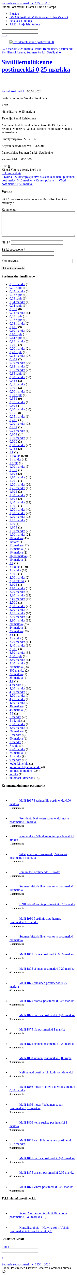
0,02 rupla (15, 295)
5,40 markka (17, 727)
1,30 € (13, 491)
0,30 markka (17, 363)
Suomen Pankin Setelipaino (43, 52)
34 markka (16, 674)
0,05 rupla (15, 316)
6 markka (15, 735)
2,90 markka (17, 620)
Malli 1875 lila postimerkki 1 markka (42, 1029)
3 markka (15, 638)
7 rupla (13, 745)
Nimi (6, 242)
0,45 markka (17, 384)
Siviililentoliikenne (13, 52)
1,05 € (13, 470)
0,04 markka (17, 302)
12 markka (16, 545)
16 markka (16, 552)
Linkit (5, 1246)
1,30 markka (17, 495)
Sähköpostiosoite (13, 249)
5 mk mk (15, 720)
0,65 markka (17, 416)
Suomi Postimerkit (13, 91)
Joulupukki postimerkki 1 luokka (39, 872)
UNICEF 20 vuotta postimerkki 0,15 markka (47, 904)
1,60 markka (17, 513)
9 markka (15, 760)
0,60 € (13, 405)
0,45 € (13, 380)
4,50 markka (17, 695)
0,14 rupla (15, 337)
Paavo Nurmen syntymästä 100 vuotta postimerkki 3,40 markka (38, 1215)
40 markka (16, 706)
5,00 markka (17, 724)
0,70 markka (17, 423)
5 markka (15, 717)
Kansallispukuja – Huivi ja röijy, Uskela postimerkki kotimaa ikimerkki (39, 1229)
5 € (11, 713)
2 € (11, 563)
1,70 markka (17, 516)
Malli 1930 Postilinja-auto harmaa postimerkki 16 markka (35, 920)
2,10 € (13, 584)
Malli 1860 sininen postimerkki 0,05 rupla (45, 1058)
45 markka (16, 710)
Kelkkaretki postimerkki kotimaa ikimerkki (46, 1072)
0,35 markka (17, 370)
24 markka (16, 627)
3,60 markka (17, 659)
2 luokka (14, 566)
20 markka (16, 624)
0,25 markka (9, 48)
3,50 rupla (15, 656)
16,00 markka (18, 556)
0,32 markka (17, 366)
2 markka (15, 570)
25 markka (16, 631)
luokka (13, 774)
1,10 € (13, 473)
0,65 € (13, 413)
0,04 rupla (15, 305)
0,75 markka (17, 430)
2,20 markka (17, 591)
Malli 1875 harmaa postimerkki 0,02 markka (47, 1015)
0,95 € (13, 448)
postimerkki (66, 48)
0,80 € (13, 434)
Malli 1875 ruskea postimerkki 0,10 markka (46, 954)
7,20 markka (17, 749)
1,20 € (13, 481)
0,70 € (13, 420)
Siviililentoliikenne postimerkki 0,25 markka (36, 65)
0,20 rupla (15, 352)
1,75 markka (17, 520)
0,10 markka (17, 330)
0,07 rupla (15, 320)
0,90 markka (17, 445)
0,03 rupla (15, 298)
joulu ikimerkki (18, 763)
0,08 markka (17, 323)
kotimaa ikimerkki (20, 770)
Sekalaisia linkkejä (21, 20)
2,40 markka (17, 599)
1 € (11, 452)
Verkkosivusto (10, 260)
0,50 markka (17, 391)
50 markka (16, 731)
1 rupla (13, 463)
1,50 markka (17, 509)
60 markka (16, 738)
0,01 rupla (15, 287)
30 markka (16, 667)
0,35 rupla (15, 373)
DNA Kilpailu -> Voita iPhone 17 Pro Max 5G (38, 17)
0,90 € (13, 441)
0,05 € (13, 309)
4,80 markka (17, 702)
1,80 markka (17, 531)
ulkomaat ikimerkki (21, 778)
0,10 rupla (15, 334)
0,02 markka (17, 291)
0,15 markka (17, 341)
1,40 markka (17, 502)
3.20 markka (17, 663)
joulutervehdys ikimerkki (24, 767)
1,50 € (13, 506)
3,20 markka (17, 642)
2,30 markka (17, 595)
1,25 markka (17, 488)
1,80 (12, 524)
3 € (11, 634)
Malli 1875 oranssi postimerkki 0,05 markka (46, 1001)
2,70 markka (17, 609)
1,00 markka (17, 466)
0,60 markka (17, 409)
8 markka (15, 756)
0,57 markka (17, 402)
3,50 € (13, 649)
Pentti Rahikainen (46, 48)
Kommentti (10, 209)
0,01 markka (17, 284)
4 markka (15, 684)
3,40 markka (17, 645)
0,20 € (13, 345)
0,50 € (13, 388)
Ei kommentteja (11, 173)
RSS (4, 35)
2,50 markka (17, 606)
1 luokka (14, 456)
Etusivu (14, 13)
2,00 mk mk (16, 581)
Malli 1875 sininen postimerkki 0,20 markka (46, 968)
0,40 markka (17, 377)
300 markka (16, 670)
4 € (11, 681)
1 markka (15, 459)
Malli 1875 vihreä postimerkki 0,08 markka (46, 1187)
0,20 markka (17, 348)
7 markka (15, 742)
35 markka (16, 677)
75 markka (16, 752)
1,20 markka (17, 484)
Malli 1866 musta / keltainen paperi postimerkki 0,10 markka (36, 1106)
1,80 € (13, 527)
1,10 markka (17, 477)
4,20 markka (17, 688)
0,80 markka (17, 438)
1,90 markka (17, 534)
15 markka (16, 549)
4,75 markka (17, 699)
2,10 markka (17, 588)
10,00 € (14, 541)
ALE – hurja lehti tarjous (24, 24)
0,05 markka (17, 312)
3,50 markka (17, 652)
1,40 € (13, 498)
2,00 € (13, 574)
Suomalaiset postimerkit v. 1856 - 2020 (26, 1264)
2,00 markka (17, 577)
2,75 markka (17, 613)
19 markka (16, 559)
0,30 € (13, 359)
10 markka (16, 538)
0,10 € (13, 327)
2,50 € (13, 602)
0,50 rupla (15, 395)
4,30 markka (17, 692)
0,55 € (13, 398)
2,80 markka (17, 617)
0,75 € (13, 427)
